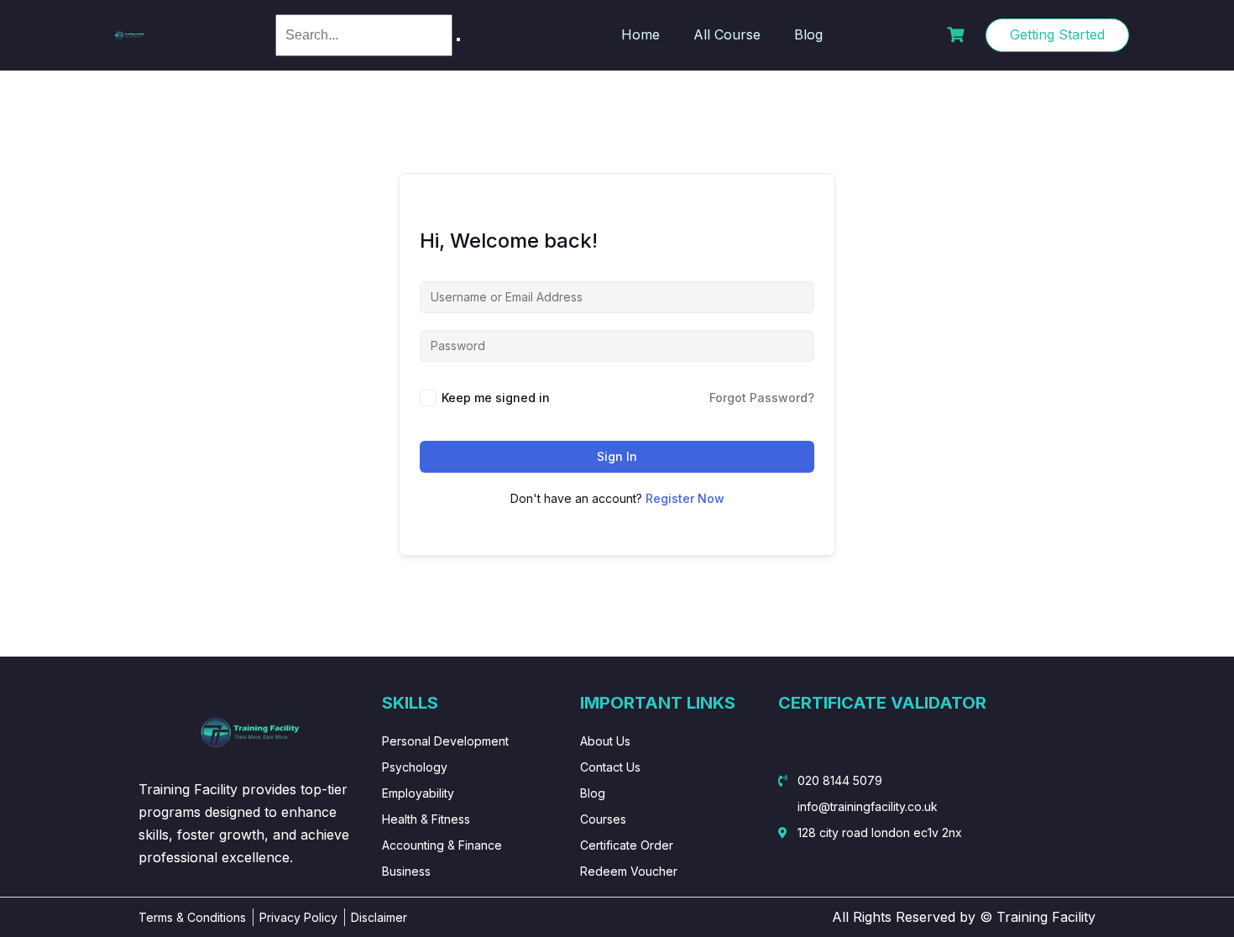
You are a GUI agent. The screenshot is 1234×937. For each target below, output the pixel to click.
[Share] (1178, 18)
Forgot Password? (761, 397)
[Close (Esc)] (1215, 18)
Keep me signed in (496, 397)
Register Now (685, 498)
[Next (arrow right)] (1204, 468)
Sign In (617, 456)
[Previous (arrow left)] (29, 468)
